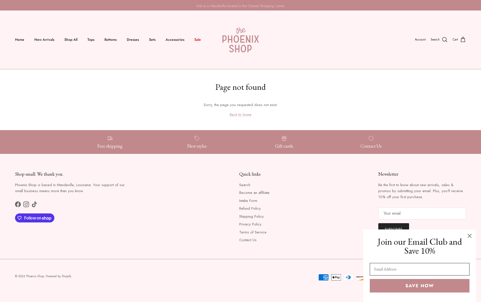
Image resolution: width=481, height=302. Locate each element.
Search (244, 185)
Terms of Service (253, 232)
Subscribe (394, 229)
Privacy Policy (250, 224)
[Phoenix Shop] (240, 40)
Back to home (241, 114)
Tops (90, 39)
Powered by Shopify (58, 276)
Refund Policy (250, 208)
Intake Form (248, 200)
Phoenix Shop (35, 276)
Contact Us (248, 240)
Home (19, 39)
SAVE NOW (419, 285)
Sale (197, 39)
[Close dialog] (469, 235)
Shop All (70, 39)
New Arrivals (44, 39)
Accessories (175, 39)
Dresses (133, 39)
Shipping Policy (251, 216)
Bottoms (110, 39)
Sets (152, 39)
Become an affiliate (254, 192)
